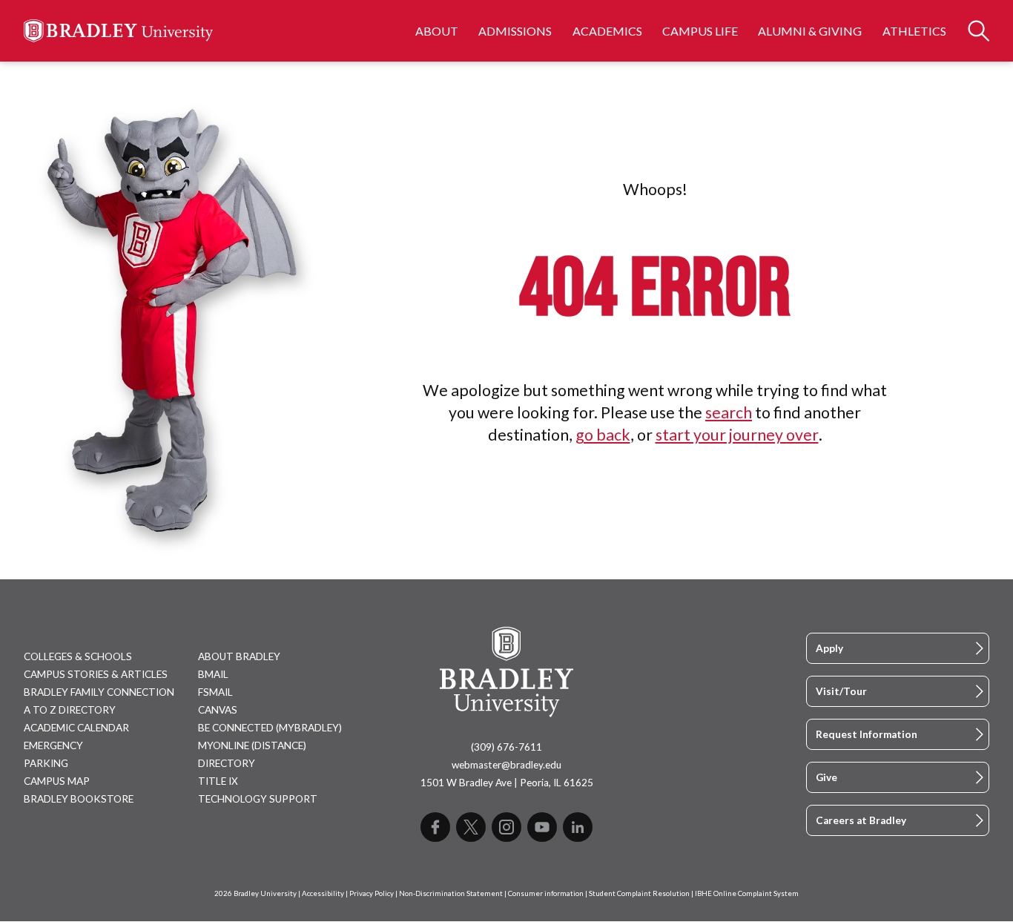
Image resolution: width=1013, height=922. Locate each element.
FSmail (215, 692)
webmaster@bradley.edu (506, 765)
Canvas (217, 710)
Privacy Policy (371, 893)
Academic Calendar (76, 728)
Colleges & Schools (78, 656)
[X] (471, 827)
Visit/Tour (841, 691)
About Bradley (239, 656)
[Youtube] (542, 827)
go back (602, 434)
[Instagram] (506, 827)
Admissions (515, 31)
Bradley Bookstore (78, 799)
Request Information (866, 734)
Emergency (53, 745)
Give (826, 777)
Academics (607, 31)
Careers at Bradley (861, 820)
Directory (226, 763)
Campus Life (700, 31)
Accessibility (323, 893)
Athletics (914, 31)
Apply (829, 648)
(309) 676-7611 (506, 747)
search (728, 412)
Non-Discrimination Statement (451, 893)
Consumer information (546, 893)
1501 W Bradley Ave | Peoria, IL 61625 (506, 782)
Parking (46, 763)
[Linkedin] (578, 827)
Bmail (213, 674)
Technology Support (257, 799)
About (436, 31)
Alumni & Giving (810, 31)
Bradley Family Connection (99, 692)
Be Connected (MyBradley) (270, 728)
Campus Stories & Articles (96, 674)
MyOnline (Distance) (252, 745)
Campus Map (57, 781)
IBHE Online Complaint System (747, 893)
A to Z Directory (70, 710)
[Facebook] (435, 827)
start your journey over (737, 434)
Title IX (218, 781)
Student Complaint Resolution (639, 893)
